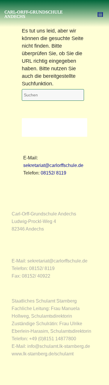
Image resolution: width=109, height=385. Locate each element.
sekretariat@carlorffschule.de (53, 165)
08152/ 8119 (53, 172)
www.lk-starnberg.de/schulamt (43, 353)
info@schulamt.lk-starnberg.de (58, 346)
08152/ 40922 (36, 276)
